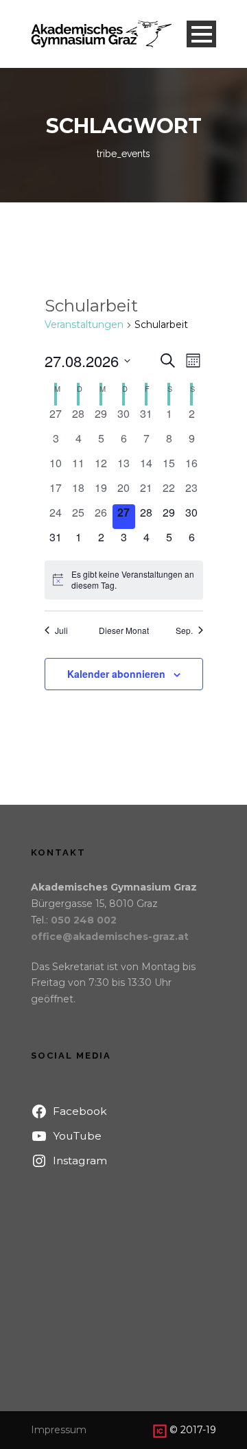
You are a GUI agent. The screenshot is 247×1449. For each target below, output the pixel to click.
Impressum (58, 1430)
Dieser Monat (124, 630)
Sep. (184, 630)
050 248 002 (84, 920)
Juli (61, 630)
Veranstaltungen (84, 324)
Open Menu (201, 34)
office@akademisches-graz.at (110, 936)
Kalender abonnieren (116, 674)
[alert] (124, 580)
